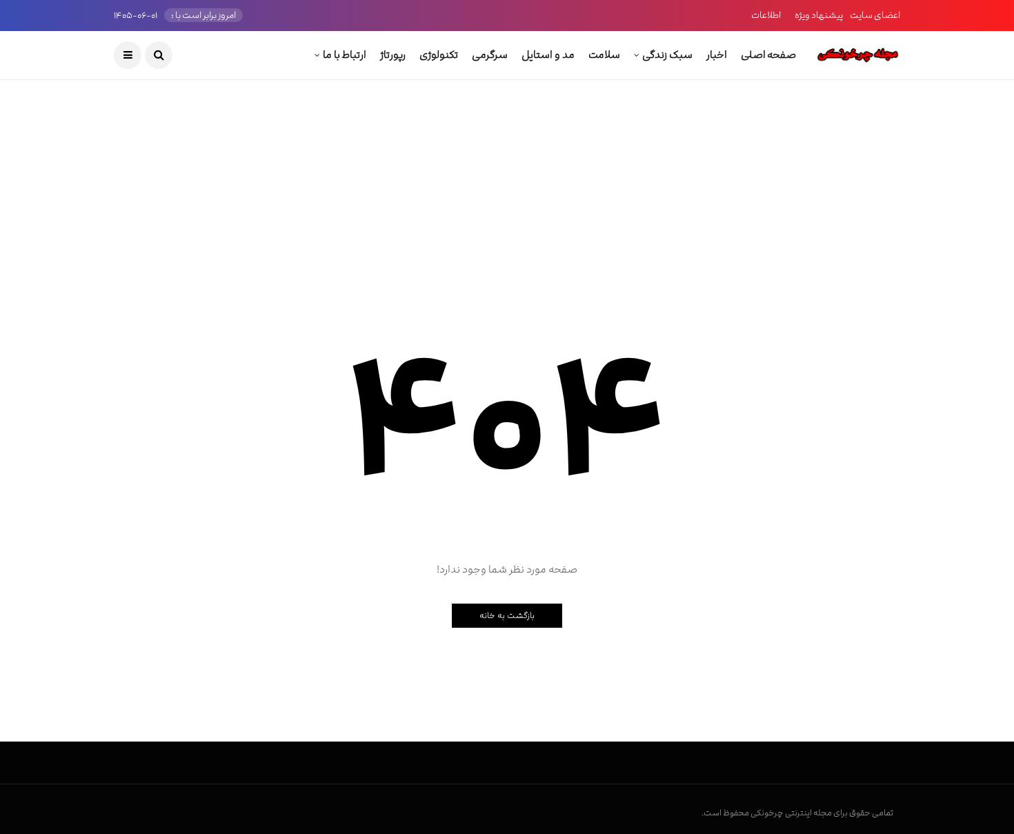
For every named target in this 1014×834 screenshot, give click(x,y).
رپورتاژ (393, 55)
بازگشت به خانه (507, 615)
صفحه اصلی (769, 55)
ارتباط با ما (344, 55)
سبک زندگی (667, 55)
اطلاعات (766, 15)
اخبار (716, 55)
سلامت (604, 55)
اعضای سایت (875, 15)
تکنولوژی (438, 55)
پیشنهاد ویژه (819, 15)
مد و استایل (547, 55)
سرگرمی (490, 55)
